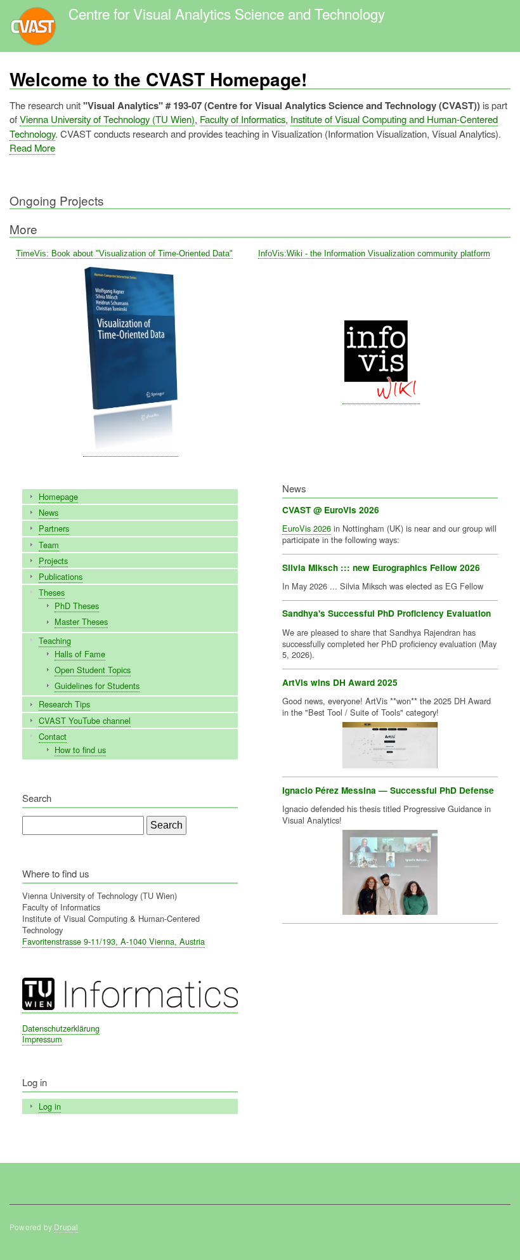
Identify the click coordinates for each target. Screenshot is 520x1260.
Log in (50, 1106)
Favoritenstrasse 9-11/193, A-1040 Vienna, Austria (113, 941)
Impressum (42, 1039)
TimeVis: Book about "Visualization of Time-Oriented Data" (124, 253)
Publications (60, 576)
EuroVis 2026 (306, 528)
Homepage (58, 496)
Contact (53, 736)
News (48, 512)
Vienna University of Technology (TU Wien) (107, 119)
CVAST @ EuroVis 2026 (330, 510)
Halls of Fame (80, 654)
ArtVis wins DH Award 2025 (340, 682)
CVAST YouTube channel (85, 720)
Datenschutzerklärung (61, 1028)
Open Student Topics (93, 670)
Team (49, 545)
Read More (32, 147)
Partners (54, 528)
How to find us (80, 750)
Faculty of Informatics (242, 119)
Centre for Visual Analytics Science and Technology (226, 13)
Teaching (55, 640)
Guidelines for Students (97, 685)
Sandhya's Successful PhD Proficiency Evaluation (386, 613)
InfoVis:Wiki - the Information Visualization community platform (374, 253)
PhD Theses (77, 606)
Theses (52, 592)
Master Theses (81, 621)
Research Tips (64, 704)
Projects (53, 561)
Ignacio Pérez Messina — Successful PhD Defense (388, 790)
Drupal (66, 1226)
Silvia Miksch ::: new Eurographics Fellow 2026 (381, 567)
